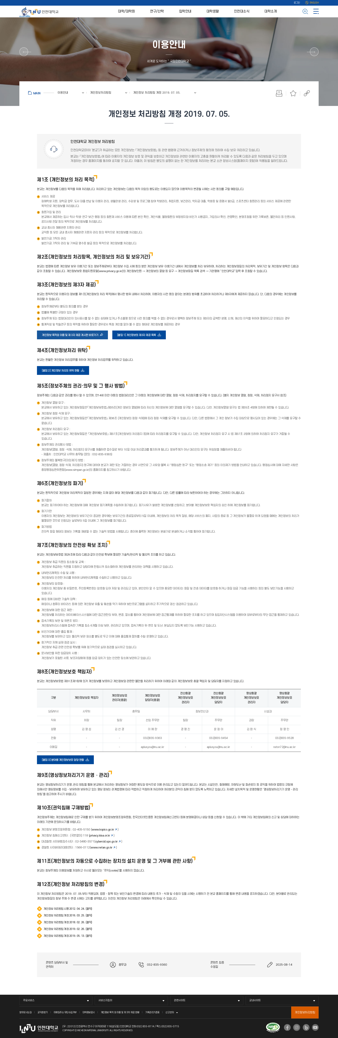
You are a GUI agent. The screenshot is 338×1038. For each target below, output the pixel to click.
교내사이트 (255, 1000)
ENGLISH (314, 2)
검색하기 (305, 11)
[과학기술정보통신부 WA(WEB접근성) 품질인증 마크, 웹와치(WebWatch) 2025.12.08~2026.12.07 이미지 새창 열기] (273, 1024)
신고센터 (169, 1012)
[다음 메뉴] (314, 51)
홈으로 (41, 93)
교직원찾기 (42, 1012)
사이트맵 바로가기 (316, 11)
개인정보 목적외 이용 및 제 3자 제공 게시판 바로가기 (71, 336)
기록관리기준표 (152, 1012)
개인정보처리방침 (305, 1012)
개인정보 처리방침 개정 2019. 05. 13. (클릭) (68, 936)
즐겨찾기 (293, 93)
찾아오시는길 (25, 1012)
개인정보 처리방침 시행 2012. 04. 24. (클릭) (68, 908)
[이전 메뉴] (23, 51)
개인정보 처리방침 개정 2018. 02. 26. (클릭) (68, 922)
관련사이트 (179, 1000)
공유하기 (305, 93)
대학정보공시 (89, 1012)
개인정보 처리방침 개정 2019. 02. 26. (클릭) (68, 929)
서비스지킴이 (105, 1000)
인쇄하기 (279, 93)
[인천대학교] (39, 11)
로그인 (297, 2)
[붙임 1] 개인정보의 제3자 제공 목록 (137, 336)
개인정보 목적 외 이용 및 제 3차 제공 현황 (120, 1012)
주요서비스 (29, 1000)
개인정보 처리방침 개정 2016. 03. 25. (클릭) (68, 915)
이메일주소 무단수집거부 (65, 1012)
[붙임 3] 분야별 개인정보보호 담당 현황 (64, 761)
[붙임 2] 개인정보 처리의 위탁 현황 (61, 372)
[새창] (287, 1027)
